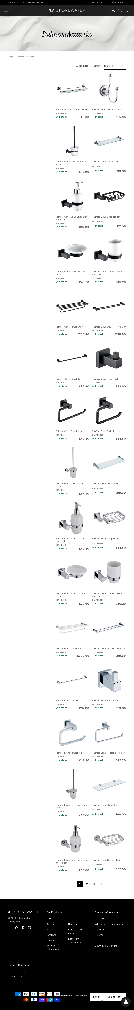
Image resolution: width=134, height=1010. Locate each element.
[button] (120, 10)
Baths (49, 929)
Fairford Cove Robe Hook (105, 379)
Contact (99, 940)
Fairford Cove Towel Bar (68, 379)
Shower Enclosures (52, 947)
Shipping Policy (16, 970)
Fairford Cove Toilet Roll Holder (108, 431)
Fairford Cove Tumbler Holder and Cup (107, 273)
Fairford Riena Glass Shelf (105, 805)
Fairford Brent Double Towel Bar (109, 648)
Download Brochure (106, 945)
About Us (100, 918)
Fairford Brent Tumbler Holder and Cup (107, 594)
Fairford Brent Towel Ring (69, 752)
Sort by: (97, 65)
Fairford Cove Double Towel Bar (109, 326)
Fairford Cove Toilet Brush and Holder (71, 163)
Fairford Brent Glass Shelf (105, 483)
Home (10, 56)
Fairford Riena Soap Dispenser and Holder (71, 861)
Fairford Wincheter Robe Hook (108, 109)
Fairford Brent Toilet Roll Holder (108, 752)
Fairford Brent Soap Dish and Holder (71, 594)
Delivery (99, 929)
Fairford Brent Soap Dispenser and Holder (71, 539)
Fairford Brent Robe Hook (105, 700)
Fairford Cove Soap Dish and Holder (71, 273)
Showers (51, 940)
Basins (50, 924)
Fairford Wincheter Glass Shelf (71, 109)
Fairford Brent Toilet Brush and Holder (71, 484)
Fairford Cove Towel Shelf (69, 326)
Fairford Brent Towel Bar (68, 700)
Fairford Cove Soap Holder (106, 216)
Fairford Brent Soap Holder (106, 538)
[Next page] (101, 884)
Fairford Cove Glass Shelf (105, 161)
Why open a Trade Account (110, 924)
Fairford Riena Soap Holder (106, 860)
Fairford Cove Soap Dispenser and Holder (71, 218)
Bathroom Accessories (75, 940)
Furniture (51, 935)
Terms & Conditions (19, 965)
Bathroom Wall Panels (76, 931)
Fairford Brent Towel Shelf (69, 648)
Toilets (50, 918)
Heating (72, 924)
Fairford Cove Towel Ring (69, 431)
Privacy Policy (16, 976)
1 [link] (80, 884)
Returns (99, 935)
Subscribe (114, 996)
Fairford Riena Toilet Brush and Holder (71, 806)
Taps (71, 918)
